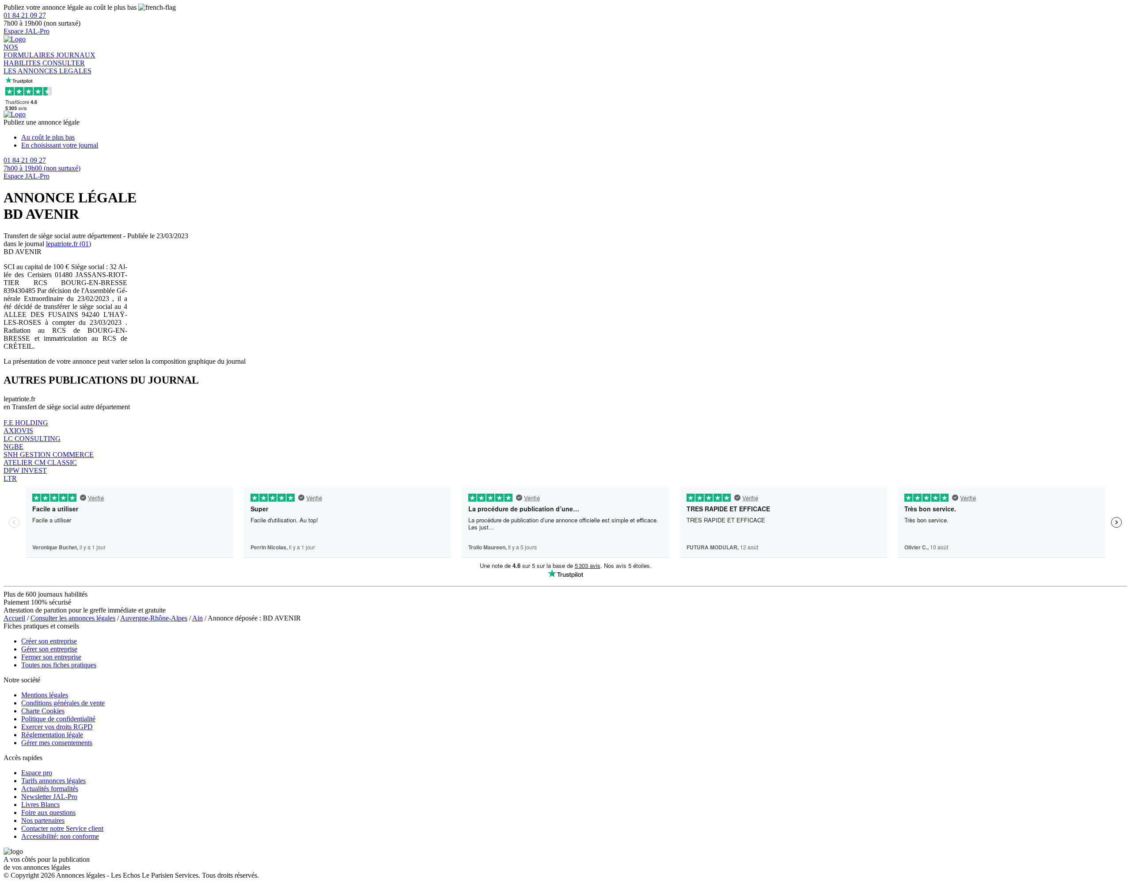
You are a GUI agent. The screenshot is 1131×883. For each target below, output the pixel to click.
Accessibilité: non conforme (60, 836)
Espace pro (36, 772)
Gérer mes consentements (56, 742)
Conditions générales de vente (63, 703)
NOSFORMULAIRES (30, 51)
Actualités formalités (49, 788)
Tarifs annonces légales (53, 780)
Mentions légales (44, 695)
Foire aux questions (48, 812)
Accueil (14, 618)
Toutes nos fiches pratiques (58, 665)
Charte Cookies (43, 711)
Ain (197, 618)
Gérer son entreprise (49, 649)
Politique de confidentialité (58, 719)
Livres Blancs (40, 804)
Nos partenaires (43, 820)
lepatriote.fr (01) (68, 243)
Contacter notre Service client (62, 828)
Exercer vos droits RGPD (57, 727)
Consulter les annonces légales (72, 618)
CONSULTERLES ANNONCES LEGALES (47, 67)
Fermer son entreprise (51, 657)
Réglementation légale (52, 734)
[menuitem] (574, 137)
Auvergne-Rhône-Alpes (153, 618)
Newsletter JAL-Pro (49, 796)
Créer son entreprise (49, 641)
